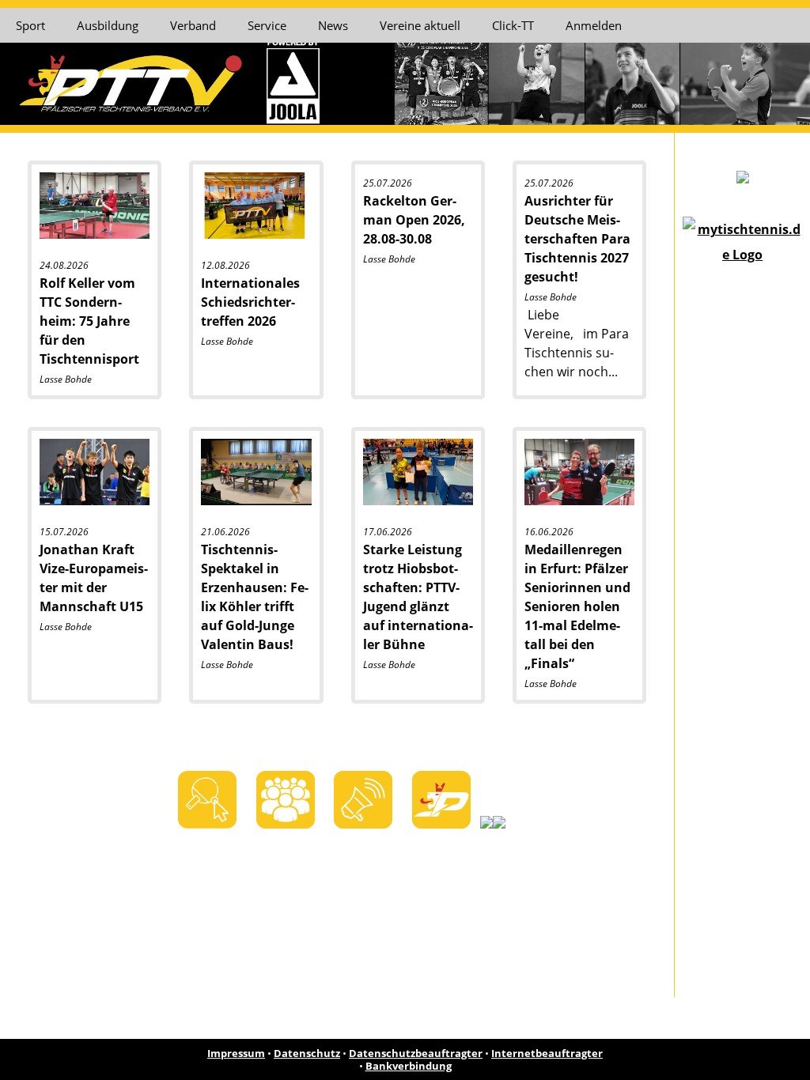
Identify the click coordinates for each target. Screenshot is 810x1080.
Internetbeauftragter (547, 1053)
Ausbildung (107, 25)
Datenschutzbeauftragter (416, 1053)
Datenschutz (307, 1053)
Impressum (236, 1053)
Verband (193, 25)
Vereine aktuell (420, 25)
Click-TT (513, 25)
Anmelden (594, 25)
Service (267, 25)
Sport (30, 25)
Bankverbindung (408, 1066)
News (333, 25)
